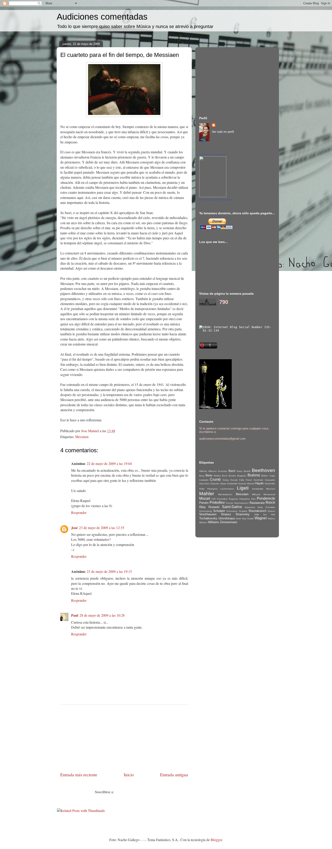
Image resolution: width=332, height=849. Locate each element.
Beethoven (263, 470)
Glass (223, 483)
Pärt (253, 499)
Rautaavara (257, 502)
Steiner (271, 511)
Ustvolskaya (226, 518)
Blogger (216, 839)
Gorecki (242, 483)
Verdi (238, 518)
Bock (224, 475)
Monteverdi (269, 494)
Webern (203, 522)
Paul (74, 615)
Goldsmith (232, 483)
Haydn (259, 483)
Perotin (203, 502)
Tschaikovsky (208, 518)
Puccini (229, 503)
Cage (272, 475)
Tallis (256, 514)
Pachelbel (222, 499)
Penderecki (266, 498)
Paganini (233, 499)
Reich (270, 502)
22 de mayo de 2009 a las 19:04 (109, 463)
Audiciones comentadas (102, 16)
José (74, 527)
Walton (271, 518)
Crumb (215, 479)
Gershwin (258, 480)
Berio (209, 475)
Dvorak (234, 480)
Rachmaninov (241, 503)
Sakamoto (250, 507)
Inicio (129, 774)
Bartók (247, 471)
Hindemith (270, 483)
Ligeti (243, 487)
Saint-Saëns (232, 507)
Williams (213, 522)
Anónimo (222, 471)
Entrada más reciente (78, 774)
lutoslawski (257, 488)
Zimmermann (228, 522)
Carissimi (203, 480)
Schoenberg (205, 511)
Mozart (204, 498)
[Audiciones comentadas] (212, 196)
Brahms (254, 475)
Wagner (261, 518)
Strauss (226, 514)
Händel (250, 483)
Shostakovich (257, 511)
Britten (264, 475)
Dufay (226, 480)
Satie (260, 507)
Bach (232, 471)
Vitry (244, 518)
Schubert (219, 511)
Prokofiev (217, 502)
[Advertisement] (124, 736)
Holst (201, 488)
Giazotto (214, 483)
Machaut (270, 488)
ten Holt (269, 514)
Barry (239, 471)
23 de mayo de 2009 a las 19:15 (109, 571)
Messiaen (82, 436)
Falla (241, 480)
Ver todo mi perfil (223, 131)
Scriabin (243, 511)
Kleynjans (212, 488)
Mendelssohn (225, 494)
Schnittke (270, 507)
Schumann (232, 511)
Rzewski (214, 507)
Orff (213, 499)
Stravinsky (243, 514)
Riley (202, 507)
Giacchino (204, 483)
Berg (201, 475)
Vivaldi (250, 518)
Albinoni (212, 471)
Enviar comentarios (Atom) (134, 791)
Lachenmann (227, 488)
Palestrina (244, 499)
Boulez (232, 475)
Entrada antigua (174, 774)
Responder (79, 512)
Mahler (206, 493)
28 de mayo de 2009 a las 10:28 (102, 615)
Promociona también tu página (215, 199)
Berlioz (217, 475)
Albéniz (203, 471)
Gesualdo (270, 480)
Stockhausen (207, 514)
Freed (249, 480)
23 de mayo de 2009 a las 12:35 (101, 527)
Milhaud (256, 494)
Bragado (241, 475)
